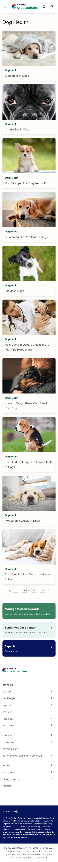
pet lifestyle (8, 698)
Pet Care (7, 691)
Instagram (8, 772)
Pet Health (8, 684)
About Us (7, 735)
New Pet (7, 711)
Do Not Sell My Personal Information (22, 755)
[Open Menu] (6, 6)
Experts (6, 705)
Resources (8, 718)
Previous (9, 590)
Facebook (7, 765)
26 (24, 590)
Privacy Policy (10, 748)
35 (42, 590)
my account (8, 725)
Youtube (6, 785)
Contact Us (8, 742)
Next (48, 590)
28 (34, 590)
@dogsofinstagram (13, 779)
